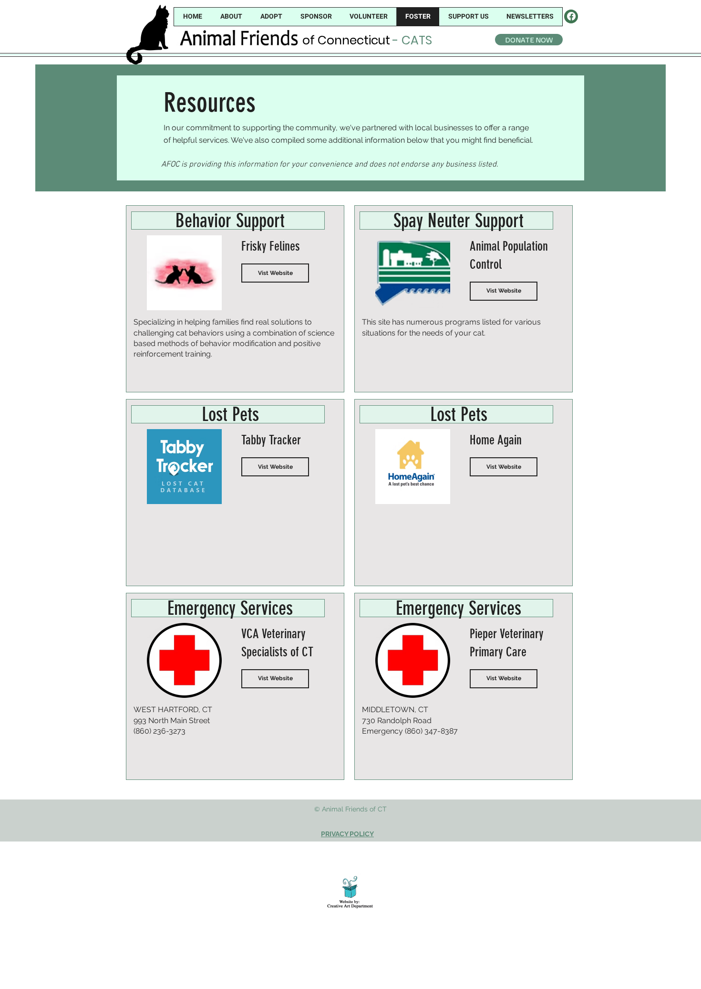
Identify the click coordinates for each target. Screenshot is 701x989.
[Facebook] (571, 16)
